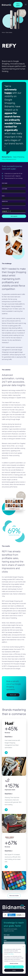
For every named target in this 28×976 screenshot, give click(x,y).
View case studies (14, 895)
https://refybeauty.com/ (9, 159)
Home (3, 32)
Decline (14, 970)
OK (14, 966)
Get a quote (18, 4)
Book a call (13, 695)
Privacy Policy (11, 954)
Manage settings (14, 963)
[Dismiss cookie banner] (23, 947)
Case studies (9, 32)
